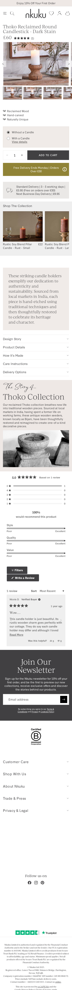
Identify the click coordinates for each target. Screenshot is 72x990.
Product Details (14, 347)
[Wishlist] (51, 13)
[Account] (59, 13)
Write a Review (26, 578)
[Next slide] (69, 64)
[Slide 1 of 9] (12, 93)
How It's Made (13, 355)
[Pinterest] (42, 882)
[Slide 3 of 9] (52, 93)
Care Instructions (15, 363)
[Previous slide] (3, 64)
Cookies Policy (47, 711)
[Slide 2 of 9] (32, 93)
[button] (36, 486)
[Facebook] (29, 882)
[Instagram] (36, 882)
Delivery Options (14, 372)
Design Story (12, 339)
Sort (34, 591)
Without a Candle (23, 132)
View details (19, 142)
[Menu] (5, 13)
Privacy (35, 711)
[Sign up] (63, 699)
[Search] (12, 13)
